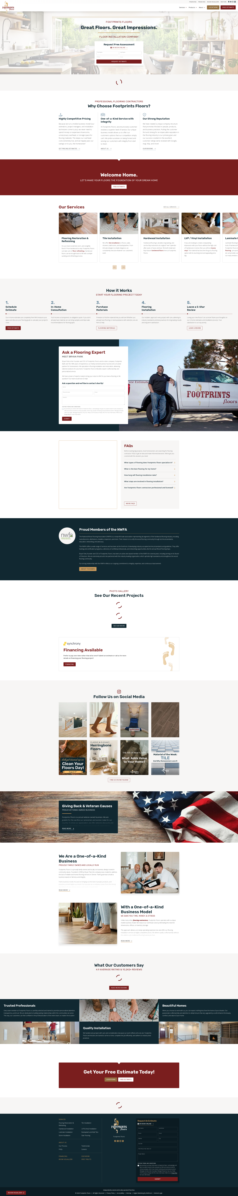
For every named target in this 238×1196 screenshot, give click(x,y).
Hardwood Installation (156, 238)
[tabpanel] (77, 131)
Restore (223, 2)
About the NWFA (88, 569)
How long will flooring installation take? (140, 475)
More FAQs (130, 503)
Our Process (63, 1146)
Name (64, 387)
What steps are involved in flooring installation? (143, 481)
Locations (110, 1079)
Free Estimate (228, 7)
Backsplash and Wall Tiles (89, 1132)
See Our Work (119, 626)
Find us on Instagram (119, 780)
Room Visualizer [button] (15, 1193)
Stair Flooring (85, 1135)
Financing (192, 2)
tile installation (114, 243)
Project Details (141, 1154)
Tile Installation (112, 238)
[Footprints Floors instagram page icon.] (230, 1)
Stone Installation (64, 1135)
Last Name (122, 52)
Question (65, 397)
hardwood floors (158, 250)
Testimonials (85, 1146)
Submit (67, 419)
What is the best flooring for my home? (140, 469)
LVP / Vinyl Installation (198, 238)
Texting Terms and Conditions (71, 406)
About (201, 7)
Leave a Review (195, 328)
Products (192, 7)
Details (219, 1194)
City (160, 1138)
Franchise (201, 2)
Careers (84, 1149)
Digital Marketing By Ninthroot (142, 1193)
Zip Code (140, 1143)
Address (140, 1138)
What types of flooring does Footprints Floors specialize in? (148, 462)
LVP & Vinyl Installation (88, 1129)
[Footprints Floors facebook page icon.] (228, 1)
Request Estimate (118, 61)
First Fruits (86, 1159)
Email (96, 392)
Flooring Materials (106, 328)
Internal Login (158, 1193)
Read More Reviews (119, 988)
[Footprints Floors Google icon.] (235, 1)
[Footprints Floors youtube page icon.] (232, 1)
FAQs (60, 1149)
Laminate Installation (66, 1132)
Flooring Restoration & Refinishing (75, 240)
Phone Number (66, 392)
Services (182, 7)
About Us (63, 1142)
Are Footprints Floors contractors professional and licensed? (148, 487)
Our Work (85, 1156)
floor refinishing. (79, 251)
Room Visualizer (213, 2)
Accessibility (120, 1193)
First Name (99, 52)
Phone (139, 1133)
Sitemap (129, 1193)
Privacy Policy (67, 414)
